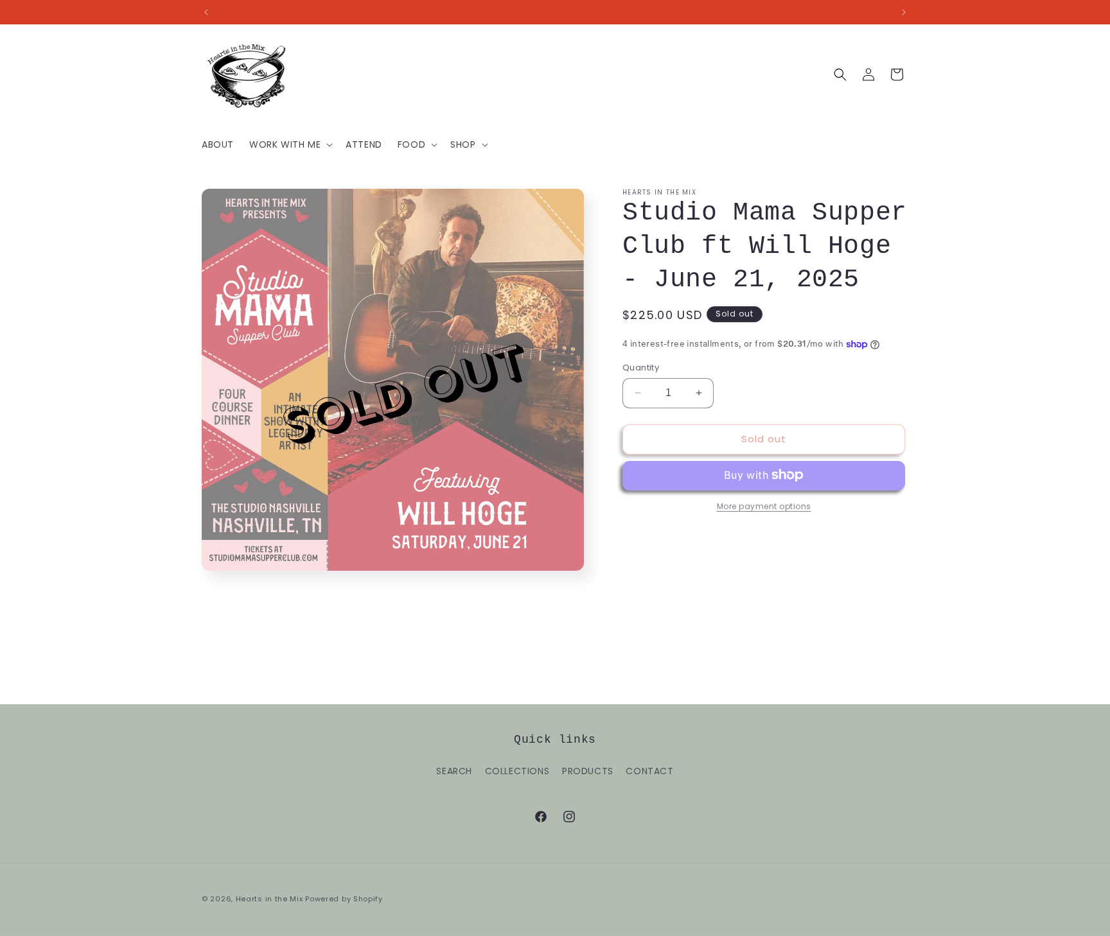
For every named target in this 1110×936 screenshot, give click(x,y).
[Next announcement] (904, 12)
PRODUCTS (587, 771)
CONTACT (649, 771)
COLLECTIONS (517, 771)
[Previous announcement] (206, 12)
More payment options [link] (764, 505)
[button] (290, 144)
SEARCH (454, 771)
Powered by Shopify (344, 899)
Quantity (640, 367)
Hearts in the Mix (269, 899)
